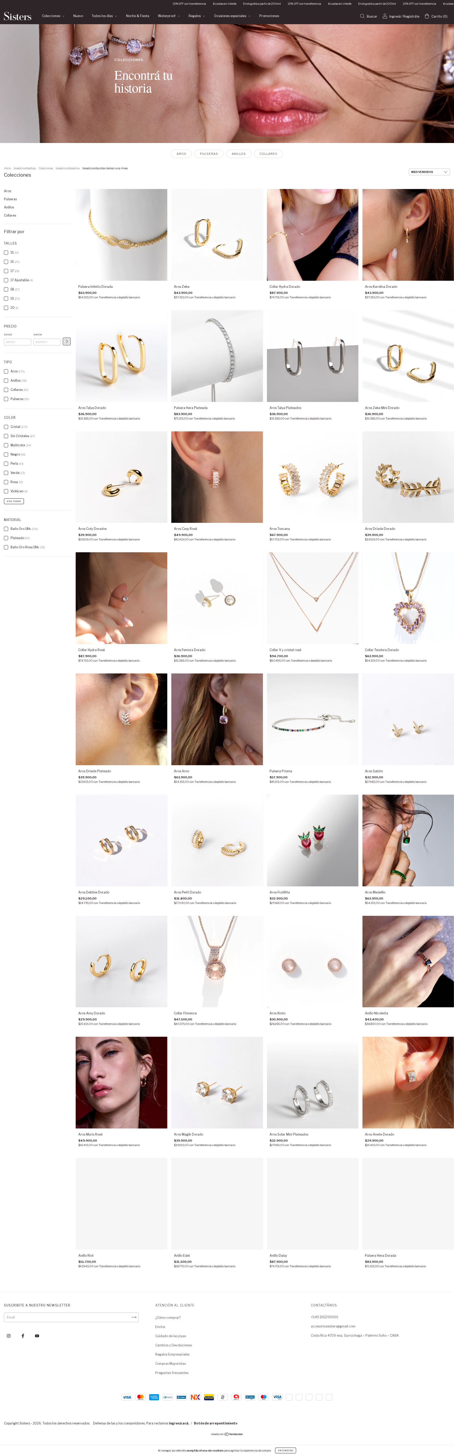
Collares (10, 215)
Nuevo (78, 16)
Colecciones (51, 16)
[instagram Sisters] (9, 1336)
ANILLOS (239, 154)
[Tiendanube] (227, 1435)
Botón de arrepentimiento (216, 1423)
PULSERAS (209, 154)
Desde (8, 334)
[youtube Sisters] (37, 1336)
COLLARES (268, 154)
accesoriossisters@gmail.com (333, 1326)
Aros (7, 191)
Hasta (37, 334)
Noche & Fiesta (137, 16)
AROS (181, 154)
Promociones (269, 16)
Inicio (7, 168)
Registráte (411, 16)
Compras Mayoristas (170, 1364)
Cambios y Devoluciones (173, 1345)
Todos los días (102, 16)
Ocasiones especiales (230, 16)
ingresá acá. (179, 1423)
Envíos (160, 1327)
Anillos (9, 207)
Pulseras (10, 199)
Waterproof (167, 16)
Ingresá (395, 16)
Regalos (195, 16)
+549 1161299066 (324, 1317)
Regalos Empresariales (172, 1354)
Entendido (285, 1450)
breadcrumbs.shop (25, 168)
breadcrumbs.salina (68, 168)
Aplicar (67, 341)
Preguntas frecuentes (171, 1373)
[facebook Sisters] (23, 1336)
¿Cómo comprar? (167, 1318)
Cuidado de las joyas (170, 1336)
